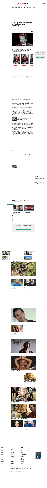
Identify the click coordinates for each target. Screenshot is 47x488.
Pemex (22, 200)
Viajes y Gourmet (12, 456)
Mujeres (2, 452)
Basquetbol (22, 457)
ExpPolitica (20, 468)
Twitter (42, 3)
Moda (2, 463)
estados (24, 7)
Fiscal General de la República (16, 201)
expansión (34, 7)
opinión (27, 7)
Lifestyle (22, 458)
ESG (1, 451)
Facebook (45, 3)
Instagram (43, 3)
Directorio (23, 471)
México (18, 117)
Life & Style (12, 452)
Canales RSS (20, 471)
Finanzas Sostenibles (23, 446)
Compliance (12, 471)
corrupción (29, 200)
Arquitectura (12, 460)
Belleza (2, 464)
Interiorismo (12, 461)
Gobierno (2, 455)
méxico (16, 7)
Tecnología (2, 450)
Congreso (2, 456)
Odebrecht (25, 200)
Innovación (22, 447)
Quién (2, 460)
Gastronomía (22, 461)
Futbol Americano (22, 456)
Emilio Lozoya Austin (18, 200)
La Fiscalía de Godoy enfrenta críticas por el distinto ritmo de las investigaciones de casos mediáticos (39, 179)
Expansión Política (15, 217)
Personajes (22, 463)
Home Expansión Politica (3, 448)
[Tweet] (31, 31)
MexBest (22, 460)
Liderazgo (22, 451)
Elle (11, 448)
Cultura (12, 446)
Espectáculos (2, 461)
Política (2, 454)
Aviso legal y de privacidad (16, 471)
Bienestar (22, 464)
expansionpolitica (22, 468)
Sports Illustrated (23, 454)
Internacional (2, 449)
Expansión (2, 446)
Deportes (12, 454)
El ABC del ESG (22, 448)
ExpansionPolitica (23, 468)
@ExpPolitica (19, 47)
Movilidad (12, 465)
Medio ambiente (12, 463)
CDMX (21, 7)
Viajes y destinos (22, 462)
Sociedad (30, 7)
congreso (19, 7)
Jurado (21, 465)
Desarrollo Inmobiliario (13, 459)
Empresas (2, 447)
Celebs (12, 450)
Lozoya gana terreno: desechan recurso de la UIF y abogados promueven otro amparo (24, 119)
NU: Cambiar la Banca (38, 459)
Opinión (2, 458)
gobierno (13, 7)
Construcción (12, 458)
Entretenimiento (12, 453)
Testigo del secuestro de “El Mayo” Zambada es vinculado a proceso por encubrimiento (39, 182)
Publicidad (10, 471)
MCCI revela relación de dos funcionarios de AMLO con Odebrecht (29, 212)
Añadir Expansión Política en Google (24, 31)
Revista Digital (22, 459)
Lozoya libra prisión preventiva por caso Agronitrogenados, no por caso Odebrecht (23, 166)
